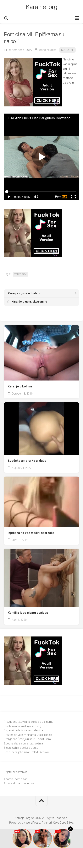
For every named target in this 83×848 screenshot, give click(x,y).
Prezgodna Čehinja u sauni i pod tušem (27, 739)
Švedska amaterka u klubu (27, 460)
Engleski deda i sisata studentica (23, 730)
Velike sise (20, 274)
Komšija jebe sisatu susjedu (28, 613)
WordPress (33, 822)
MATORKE (67, 50)
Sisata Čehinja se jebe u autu (21, 747)
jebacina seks (48, 50)
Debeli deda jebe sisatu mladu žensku (26, 752)
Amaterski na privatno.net (19, 783)
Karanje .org (41, 7)
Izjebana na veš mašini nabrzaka (31, 533)
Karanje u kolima (20, 386)
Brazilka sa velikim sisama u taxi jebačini (28, 734)
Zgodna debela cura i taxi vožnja (23, 743)
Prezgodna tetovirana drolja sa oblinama (28, 721)
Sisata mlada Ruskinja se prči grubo (25, 726)
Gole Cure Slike (63, 822)
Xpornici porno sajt (15, 779)
